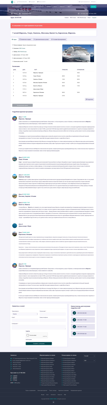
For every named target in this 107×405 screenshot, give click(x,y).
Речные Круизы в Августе (69, 372)
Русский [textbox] (86, 356)
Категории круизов (42, 390)
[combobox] (89, 355)
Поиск (89, 17)
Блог (55, 6)
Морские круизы (16, 6)
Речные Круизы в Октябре (69, 376)
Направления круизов (76, 390)
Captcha (28, 331)
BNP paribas (17, 382)
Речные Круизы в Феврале (69, 360)
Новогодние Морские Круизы (48, 385)
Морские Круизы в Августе (47, 372)
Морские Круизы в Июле (47, 370)
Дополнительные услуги (42, 39)
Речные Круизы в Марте (69, 362)
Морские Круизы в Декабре (48, 380)
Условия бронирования (59, 39)
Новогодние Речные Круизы (70, 385)
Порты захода (52, 390)
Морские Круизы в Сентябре (48, 374)
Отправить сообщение (38, 343)
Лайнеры (49, 6)
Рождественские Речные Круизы (71, 383)
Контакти (93, 6)
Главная (66, 17)
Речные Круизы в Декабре (69, 380)
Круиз (15, 39)
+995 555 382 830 (81, 313)
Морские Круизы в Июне (47, 368)
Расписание (16, 66)
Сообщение (15, 323)
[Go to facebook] (53, 402)
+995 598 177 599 (81, 320)
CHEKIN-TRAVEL (53, 398)
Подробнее (90, 99)
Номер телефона (44, 317)
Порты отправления (30, 390)
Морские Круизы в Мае (46, 366)
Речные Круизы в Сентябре (69, 374)
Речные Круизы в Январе (69, 358)
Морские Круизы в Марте (47, 362)
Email (13, 317)
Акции (42, 394)
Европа (15, 13)
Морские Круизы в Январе (47, 358)
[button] (64, 54)
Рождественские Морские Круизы (49, 383)
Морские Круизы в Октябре (47, 376)
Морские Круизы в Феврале (48, 360)
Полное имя (43, 311)
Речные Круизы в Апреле (69, 364)
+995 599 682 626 (81, 333)
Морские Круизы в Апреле (47, 364)
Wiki (69, 6)
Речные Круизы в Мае (68, 366)
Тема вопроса (15, 311)
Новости (62, 6)
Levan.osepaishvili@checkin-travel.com (21, 360)
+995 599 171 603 (81, 326)
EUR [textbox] (85, 360)
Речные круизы (26, 6)
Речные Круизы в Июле (68, 370)
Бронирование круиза (22, 105)
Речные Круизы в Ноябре (69, 378)
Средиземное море (26, 13)
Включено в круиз (26, 39)
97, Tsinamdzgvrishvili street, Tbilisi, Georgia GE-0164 (25, 358)
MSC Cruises (73, 17)
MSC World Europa (82, 17)
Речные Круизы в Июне (68, 368)
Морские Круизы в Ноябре (47, 378)
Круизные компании (38, 6)
